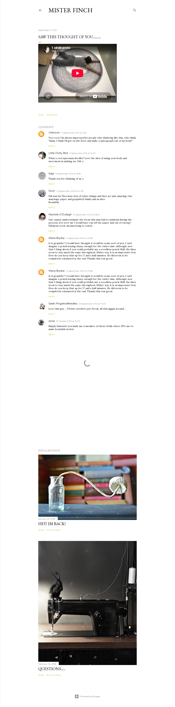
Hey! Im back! (52, 523)
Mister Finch (71, 10)
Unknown (54, 132)
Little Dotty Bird (58, 153)
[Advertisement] (87, 417)
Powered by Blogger (90, 696)
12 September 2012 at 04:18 (69, 191)
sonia (52, 321)
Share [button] (41, 114)
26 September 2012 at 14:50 (92, 303)
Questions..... (51, 668)
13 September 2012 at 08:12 (86, 214)
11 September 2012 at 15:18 (68, 173)
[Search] (135, 9)
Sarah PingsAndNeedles (63, 303)
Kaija (51, 173)
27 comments (53, 530)
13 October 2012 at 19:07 (68, 321)
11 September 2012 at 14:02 (82, 153)
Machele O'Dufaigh (60, 214)
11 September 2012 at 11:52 (73, 132)
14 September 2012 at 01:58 (79, 238)
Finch (52, 190)
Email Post (51, 114)
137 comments (53, 675)
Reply (52, 146)
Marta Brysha (56, 238)
